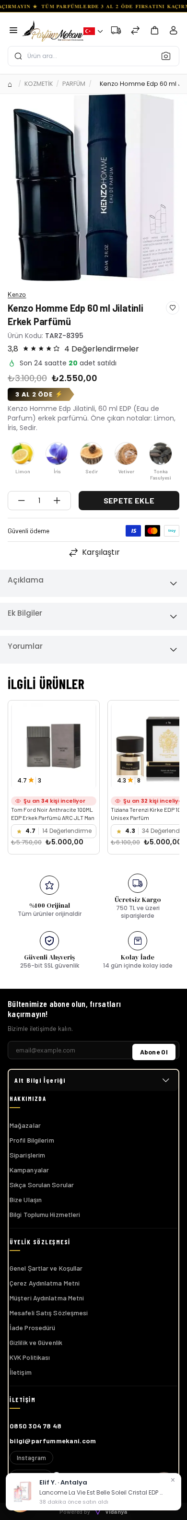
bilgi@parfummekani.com (53, 1441)
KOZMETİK (38, 84)
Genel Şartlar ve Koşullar (46, 1268)
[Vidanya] (52, 31)
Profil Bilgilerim (32, 1140)
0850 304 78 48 (35, 1426)
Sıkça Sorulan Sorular (42, 1185)
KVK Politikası (30, 1357)
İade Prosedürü (32, 1327)
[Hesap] (173, 32)
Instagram (31, 1458)
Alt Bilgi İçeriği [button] (39, 1080)
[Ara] (168, 55)
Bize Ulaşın (26, 1199)
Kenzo (17, 294)
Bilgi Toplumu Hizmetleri (45, 1214)
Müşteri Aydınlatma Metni (47, 1298)
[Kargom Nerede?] (116, 31)
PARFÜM (73, 84)
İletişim (21, 1372)
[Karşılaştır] (135, 31)
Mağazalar (25, 1125)
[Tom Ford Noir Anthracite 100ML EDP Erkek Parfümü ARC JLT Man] (53, 746)
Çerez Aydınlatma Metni (45, 1283)
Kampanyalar (29, 1170)
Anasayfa (11, 84)
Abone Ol (154, 1052)
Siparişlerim (27, 1155)
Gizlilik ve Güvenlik (36, 1342)
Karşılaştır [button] (101, 552)
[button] (93, 31)
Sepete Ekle (129, 500)
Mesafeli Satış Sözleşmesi (49, 1313)
